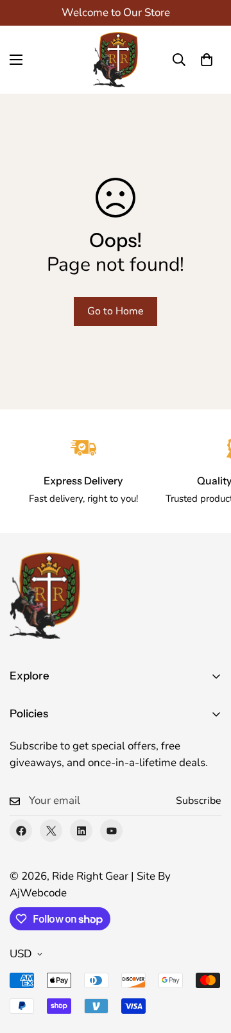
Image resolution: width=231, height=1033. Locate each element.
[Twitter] (51, 830)
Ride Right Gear (90, 876)
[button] (206, 59)
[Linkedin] (81, 830)
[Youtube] (111, 830)
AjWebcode (38, 892)
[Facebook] (21, 830)
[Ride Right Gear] (115, 60)
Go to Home (115, 311)
